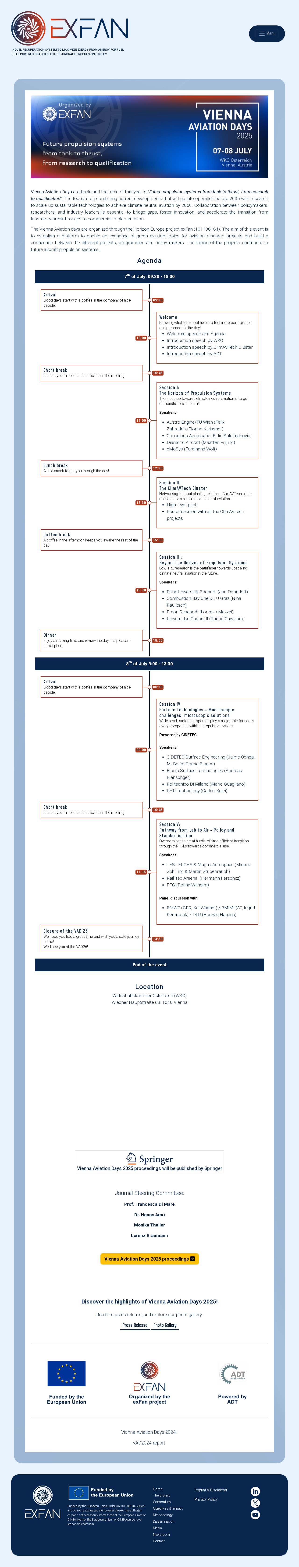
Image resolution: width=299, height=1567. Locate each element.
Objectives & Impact (168, 1509)
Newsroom (161, 1535)
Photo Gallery (165, 1325)
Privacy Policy (206, 1499)
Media (157, 1528)
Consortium (162, 1502)
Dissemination (163, 1522)
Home (157, 1489)
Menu (270, 34)
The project (161, 1495)
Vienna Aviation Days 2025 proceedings (147, 1259)
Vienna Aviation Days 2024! (149, 1432)
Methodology (163, 1515)
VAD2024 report (149, 1443)
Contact (159, 1541)
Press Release (134, 1325)
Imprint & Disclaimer (211, 1490)
